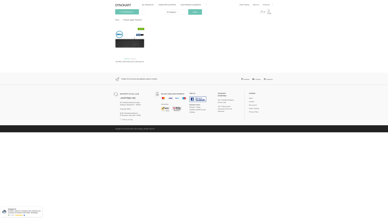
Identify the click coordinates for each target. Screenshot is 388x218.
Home (117, 20)
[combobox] (143, 12)
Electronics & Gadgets (191, 5)
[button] (42, 207)
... (206, 4)
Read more (129, 68)
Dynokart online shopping (135, 129)
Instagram (269, 79)
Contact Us (266, 5)
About (251, 98)
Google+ (258, 79)
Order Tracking (244, 5)
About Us (256, 5)
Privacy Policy (253, 112)
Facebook (246, 79)
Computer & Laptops (167, 5)
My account (253, 105)
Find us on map (127, 119)
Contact (251, 101)
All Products (148, 5)
